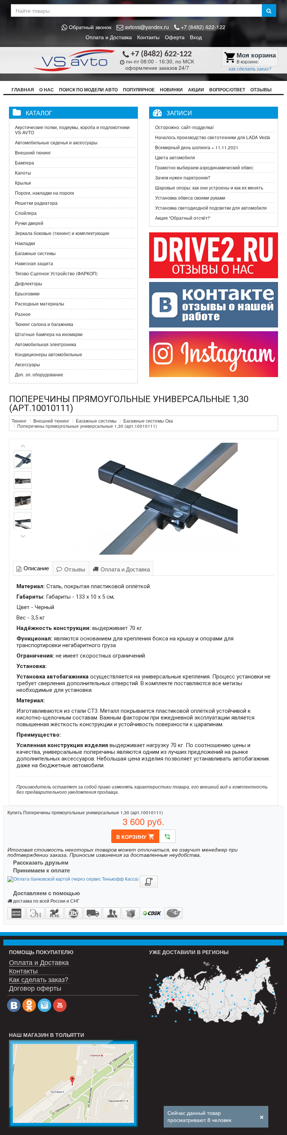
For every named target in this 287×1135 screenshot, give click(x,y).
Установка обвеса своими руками (190, 198)
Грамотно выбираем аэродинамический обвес (204, 167)
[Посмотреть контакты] (73, 1083)
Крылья (23, 183)
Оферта (175, 37)
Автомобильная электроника (45, 344)
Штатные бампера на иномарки (49, 334)
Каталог (39, 112)
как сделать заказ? (250, 68)
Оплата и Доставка (109, 37)
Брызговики (27, 294)
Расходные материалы (39, 304)
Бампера (24, 163)
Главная (23, 90)
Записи (179, 112)
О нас (46, 90)
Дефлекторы (28, 283)
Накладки (25, 243)
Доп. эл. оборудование (39, 374)
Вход (196, 37)
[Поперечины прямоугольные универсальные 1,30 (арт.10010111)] (154, 499)
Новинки (171, 90)
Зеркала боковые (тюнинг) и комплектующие (62, 233)
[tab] (32, 568)
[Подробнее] (213, 991)
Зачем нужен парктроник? (182, 178)
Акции (196, 90)
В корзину (135, 836)
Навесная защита (34, 263)
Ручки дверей (29, 223)
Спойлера (26, 213)
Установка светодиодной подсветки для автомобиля (211, 208)
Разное (23, 314)
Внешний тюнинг (33, 153)
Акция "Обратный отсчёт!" (182, 218)
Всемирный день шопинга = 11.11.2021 (196, 147)
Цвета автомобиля (175, 157)
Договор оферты (35, 987)
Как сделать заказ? (38, 978)
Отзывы (261, 90)
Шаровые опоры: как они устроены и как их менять (209, 188)
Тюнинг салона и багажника (44, 324)
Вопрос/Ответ (227, 90)
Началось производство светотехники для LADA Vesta (212, 137)
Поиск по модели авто (88, 90)
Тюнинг (19, 421)
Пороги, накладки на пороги (44, 193)
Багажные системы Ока (148, 421)
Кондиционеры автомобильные (48, 354)
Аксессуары (27, 364)
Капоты (23, 173)
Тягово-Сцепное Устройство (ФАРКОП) (56, 273)
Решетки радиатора (36, 203)
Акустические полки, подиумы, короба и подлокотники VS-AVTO (72, 129)
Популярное (139, 90)
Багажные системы (35, 253)
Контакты (148, 37)
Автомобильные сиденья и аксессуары (56, 142)
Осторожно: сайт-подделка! (184, 127)
